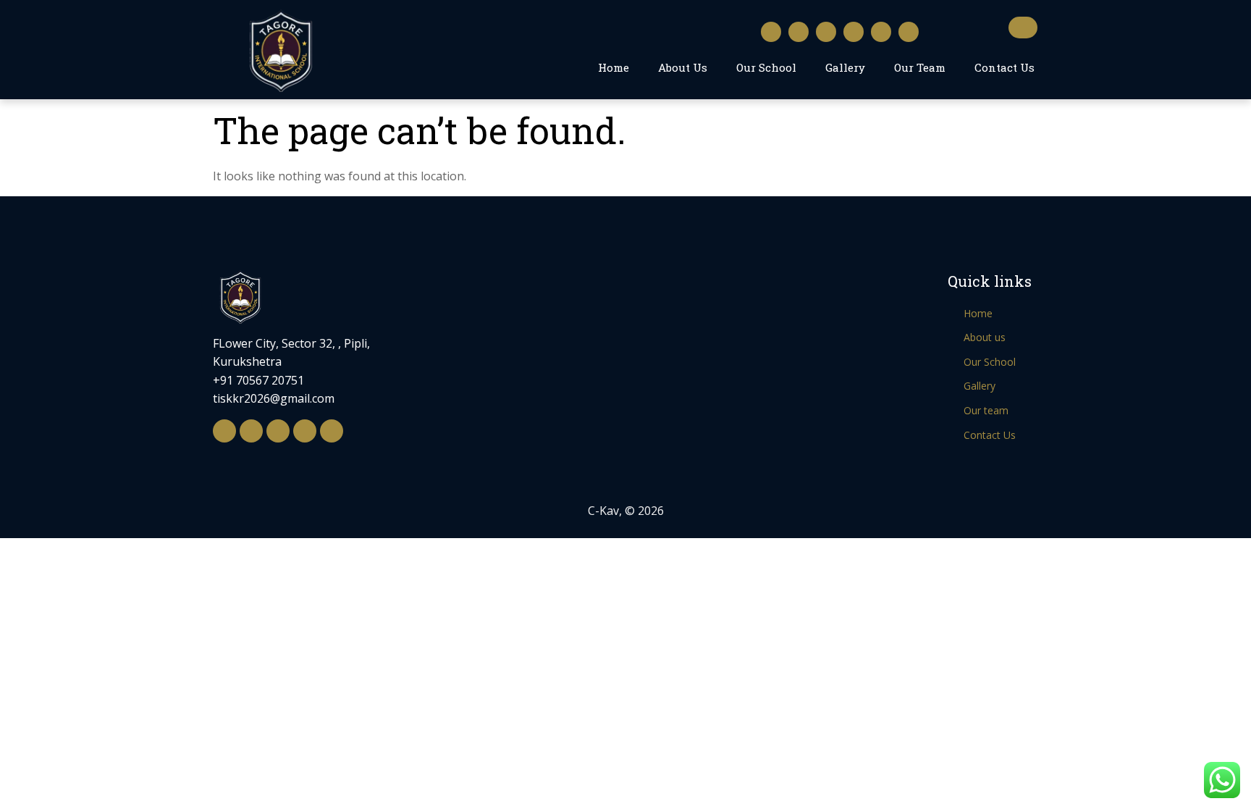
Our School (766, 67)
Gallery (845, 67)
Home (613, 67)
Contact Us (1004, 67)
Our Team (919, 67)
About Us (682, 67)
